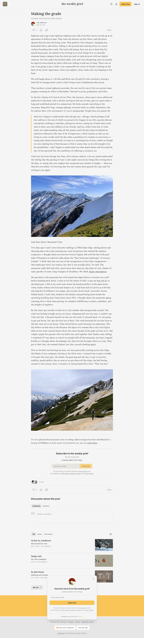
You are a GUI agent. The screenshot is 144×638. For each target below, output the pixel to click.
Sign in (137, 4)
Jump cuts (36, 556)
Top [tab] (33, 534)
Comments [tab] (36, 506)
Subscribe (125, 4)
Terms (77, 622)
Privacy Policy (88, 610)
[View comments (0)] (41, 30)
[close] (93, 579)
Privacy (71, 622)
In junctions (37, 572)
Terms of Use (83, 608)
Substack (60, 633)
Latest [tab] (39, 534)
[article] (72, 545)
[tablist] (41, 506)
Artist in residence (41, 540)
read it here (92, 443)
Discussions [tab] (48, 534)
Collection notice (87, 622)
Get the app (83, 628)
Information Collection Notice (71, 610)
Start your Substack (66, 628)
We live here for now (39, 543)
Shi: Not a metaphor (39, 559)
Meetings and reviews (39, 575)
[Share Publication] (116, 4)
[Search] (111, 4)
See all (35, 587)
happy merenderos (98, 271)
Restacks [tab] (46, 506)
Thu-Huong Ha (41, 22)
